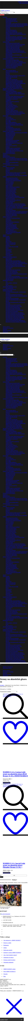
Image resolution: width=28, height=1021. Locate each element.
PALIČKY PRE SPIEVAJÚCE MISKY (15, 96)
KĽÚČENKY (9, 258)
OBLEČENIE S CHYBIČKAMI (13, 319)
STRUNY (8, 29)
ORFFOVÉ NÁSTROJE (11, 79)
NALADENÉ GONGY (11, 105)
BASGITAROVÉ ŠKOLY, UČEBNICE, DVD (17, 57)
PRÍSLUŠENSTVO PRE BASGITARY (15, 51)
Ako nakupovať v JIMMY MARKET (12, 940)
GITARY (5, 17)
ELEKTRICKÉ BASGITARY (13, 43)
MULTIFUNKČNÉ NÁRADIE (13, 232)
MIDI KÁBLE (9, 185)
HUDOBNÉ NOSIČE (8, 280)
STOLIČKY (9, 220)
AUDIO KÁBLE (10, 181)
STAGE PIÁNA (9, 118)
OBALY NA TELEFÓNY (12, 272)
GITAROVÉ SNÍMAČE (11, 31)
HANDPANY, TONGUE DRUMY (14, 97)
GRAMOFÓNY (9, 288)
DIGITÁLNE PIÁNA (11, 119)
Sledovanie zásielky (7, 950)
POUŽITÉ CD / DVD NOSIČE (13, 305)
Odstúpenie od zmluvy (8, 957)
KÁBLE (8, 147)
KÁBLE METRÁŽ (10, 201)
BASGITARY (6, 42)
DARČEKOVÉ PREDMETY (10, 257)
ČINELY (8, 73)
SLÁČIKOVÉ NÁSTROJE (12, 165)
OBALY (5, 166)
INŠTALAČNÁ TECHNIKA (13, 149)
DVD (7, 284)
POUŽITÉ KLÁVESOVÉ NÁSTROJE (15, 318)
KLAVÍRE (8, 121)
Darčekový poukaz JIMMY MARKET (12, 952)
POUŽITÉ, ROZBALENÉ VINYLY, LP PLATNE (15, 303)
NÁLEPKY (8, 268)
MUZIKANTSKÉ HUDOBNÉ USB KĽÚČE (16, 263)
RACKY (8, 170)
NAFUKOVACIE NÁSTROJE (13, 270)
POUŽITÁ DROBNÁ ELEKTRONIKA (15, 314)
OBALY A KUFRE (10, 167)
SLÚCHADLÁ (9, 223)
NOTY (4, 235)
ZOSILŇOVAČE (10, 136)
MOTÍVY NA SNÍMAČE (12, 66)
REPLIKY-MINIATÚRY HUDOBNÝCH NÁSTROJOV (15, 266)
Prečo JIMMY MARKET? (9, 971)
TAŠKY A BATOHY (11, 244)
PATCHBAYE (9, 209)
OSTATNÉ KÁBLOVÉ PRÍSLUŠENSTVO (16, 213)
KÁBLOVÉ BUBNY (11, 210)
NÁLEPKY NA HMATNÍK (12, 60)
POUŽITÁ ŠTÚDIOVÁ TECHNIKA (14, 312)
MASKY (8, 245)
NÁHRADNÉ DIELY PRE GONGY (14, 112)
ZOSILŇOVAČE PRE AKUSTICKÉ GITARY (17, 25)
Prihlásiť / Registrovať (23, 1)
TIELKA (8, 240)
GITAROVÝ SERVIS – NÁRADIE (14, 36)
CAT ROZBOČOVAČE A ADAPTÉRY (15, 197)
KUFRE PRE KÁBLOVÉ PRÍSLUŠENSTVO (17, 211)
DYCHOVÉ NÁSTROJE (9, 157)
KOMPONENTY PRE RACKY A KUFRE (16, 172)
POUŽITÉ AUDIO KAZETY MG (14, 306)
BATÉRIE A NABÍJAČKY (12, 228)
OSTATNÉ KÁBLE (10, 193)
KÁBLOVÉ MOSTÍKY (11, 214)
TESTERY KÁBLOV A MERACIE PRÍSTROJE (14, 143)
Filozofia (5, 974)
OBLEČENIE (6, 236)
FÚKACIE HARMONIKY (12, 162)
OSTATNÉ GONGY (11, 108)
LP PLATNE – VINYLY (11, 283)
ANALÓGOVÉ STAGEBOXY (13, 200)
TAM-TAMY (9, 102)
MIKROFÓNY (9, 139)
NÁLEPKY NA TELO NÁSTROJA (14, 61)
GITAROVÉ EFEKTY (11, 30)
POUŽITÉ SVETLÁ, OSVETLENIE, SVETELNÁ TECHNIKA (14, 311)
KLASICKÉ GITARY (11, 20)
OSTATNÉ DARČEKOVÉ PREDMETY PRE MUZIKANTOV (16, 278)
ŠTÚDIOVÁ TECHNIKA (9, 153)
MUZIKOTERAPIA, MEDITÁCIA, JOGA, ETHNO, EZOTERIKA (13, 89)
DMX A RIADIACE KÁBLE (13, 187)
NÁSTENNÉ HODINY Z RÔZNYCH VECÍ (16, 273)
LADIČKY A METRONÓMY (13, 218)
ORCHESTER (6, 163)
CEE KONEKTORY (11, 191)
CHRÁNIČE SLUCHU (11, 224)
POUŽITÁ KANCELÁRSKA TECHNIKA (16, 321)
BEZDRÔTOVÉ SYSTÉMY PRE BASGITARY (14, 55)
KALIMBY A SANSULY (12, 99)
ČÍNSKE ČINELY (10, 109)
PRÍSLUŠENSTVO (10, 152)
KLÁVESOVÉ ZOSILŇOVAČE (13, 130)
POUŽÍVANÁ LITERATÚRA (13, 307)
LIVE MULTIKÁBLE (11, 194)
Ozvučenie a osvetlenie (8, 328)
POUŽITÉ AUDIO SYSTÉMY (13, 308)
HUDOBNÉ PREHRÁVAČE (10, 286)
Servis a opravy (6, 326)
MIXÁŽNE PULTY (10, 135)
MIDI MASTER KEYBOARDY (13, 123)
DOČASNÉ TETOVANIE (12, 246)
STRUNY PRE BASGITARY (13, 47)
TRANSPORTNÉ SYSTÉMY (13, 174)
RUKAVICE (9, 249)
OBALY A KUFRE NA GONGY (13, 114)
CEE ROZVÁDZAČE (11, 192)
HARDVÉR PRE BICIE (11, 77)
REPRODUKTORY (10, 134)
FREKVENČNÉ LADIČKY (12, 101)
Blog (4, 976)
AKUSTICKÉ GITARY (11, 18)
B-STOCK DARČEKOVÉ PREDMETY (15, 320)
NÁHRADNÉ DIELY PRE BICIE (14, 86)
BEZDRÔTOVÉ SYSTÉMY (12, 140)
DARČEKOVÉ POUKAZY (9, 289)
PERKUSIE (8, 78)
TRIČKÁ (8, 237)
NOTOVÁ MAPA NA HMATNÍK (14, 64)
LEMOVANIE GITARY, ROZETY (14, 65)
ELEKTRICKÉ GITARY (12, 21)
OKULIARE (9, 251)
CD (6, 281)
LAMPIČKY (9, 233)
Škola (5, 332)
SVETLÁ (5, 154)
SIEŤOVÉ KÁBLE (10, 198)
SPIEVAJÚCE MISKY (11, 91)
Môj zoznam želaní (23, 3)
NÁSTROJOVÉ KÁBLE (12, 178)
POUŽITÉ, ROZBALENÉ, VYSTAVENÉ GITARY (16, 292)
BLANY (8, 74)
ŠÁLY (7, 248)
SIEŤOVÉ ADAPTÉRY (11, 227)
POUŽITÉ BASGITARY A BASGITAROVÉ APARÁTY (16, 296)
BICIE (4, 69)
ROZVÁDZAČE (10, 229)
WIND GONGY (9, 104)
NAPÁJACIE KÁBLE (11, 188)
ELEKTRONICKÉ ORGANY (13, 128)
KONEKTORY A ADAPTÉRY (13, 148)
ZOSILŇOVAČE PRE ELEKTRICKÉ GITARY (15, 27)
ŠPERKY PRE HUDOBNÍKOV (13, 261)
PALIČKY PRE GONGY (12, 110)
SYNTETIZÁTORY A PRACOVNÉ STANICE (14, 125)
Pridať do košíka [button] (6, 782)
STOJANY (8, 219)
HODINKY (8, 250)
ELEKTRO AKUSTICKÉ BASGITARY (15, 44)
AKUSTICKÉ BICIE (11, 70)
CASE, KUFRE (9, 169)
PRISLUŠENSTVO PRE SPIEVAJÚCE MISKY (15, 94)
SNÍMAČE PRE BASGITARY (13, 49)
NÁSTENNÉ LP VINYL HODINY (14, 264)
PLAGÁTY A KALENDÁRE (13, 276)
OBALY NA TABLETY (11, 271)
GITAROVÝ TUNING (8, 58)
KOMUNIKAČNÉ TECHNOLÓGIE (14, 150)
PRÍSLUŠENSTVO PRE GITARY (14, 32)
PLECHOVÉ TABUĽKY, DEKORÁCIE (15, 262)
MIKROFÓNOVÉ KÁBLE (12, 179)
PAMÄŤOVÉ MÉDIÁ (11, 226)
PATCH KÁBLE (10, 183)
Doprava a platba (7, 942)
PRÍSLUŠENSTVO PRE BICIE (13, 84)
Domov (2, 685)
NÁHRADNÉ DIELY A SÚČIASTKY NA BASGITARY (16, 53)
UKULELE (8, 22)
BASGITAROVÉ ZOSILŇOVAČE (14, 45)
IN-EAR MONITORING (12, 141)
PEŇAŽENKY (9, 254)
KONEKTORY (9, 202)
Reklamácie (6, 945)
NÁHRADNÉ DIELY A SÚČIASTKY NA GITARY (16, 35)
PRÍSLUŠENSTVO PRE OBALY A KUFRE (16, 175)
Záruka (5, 947)
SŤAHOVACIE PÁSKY (11, 215)
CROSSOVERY (9, 137)
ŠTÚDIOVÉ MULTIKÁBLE (12, 196)
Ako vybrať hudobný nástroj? (10, 955)
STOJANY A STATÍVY (11, 145)
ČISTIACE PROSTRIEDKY (12, 222)
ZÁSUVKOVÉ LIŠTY (11, 189)
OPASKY (8, 253)
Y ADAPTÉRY (9, 184)
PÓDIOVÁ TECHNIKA (9, 131)
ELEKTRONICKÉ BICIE (12, 71)
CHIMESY (8, 100)
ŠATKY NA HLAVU (11, 242)
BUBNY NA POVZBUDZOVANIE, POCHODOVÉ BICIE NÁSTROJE (14, 81)
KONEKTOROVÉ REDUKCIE (17, 205)
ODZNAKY (9, 275)
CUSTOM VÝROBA (11, 67)
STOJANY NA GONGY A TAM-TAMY (15, 113)
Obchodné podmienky (8, 962)
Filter (2, 877)
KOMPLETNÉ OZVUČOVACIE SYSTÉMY (16, 132)
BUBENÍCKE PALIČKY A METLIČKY (15, 75)
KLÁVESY (5, 115)
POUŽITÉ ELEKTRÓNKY (12, 298)
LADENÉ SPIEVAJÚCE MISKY (14, 92)
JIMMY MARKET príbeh (9, 969)
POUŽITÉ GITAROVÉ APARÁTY (14, 294)
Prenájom (5, 329)
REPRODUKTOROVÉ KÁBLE (13, 180)
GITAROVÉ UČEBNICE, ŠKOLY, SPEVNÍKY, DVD (14, 40)
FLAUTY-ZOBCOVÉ (16, 160)
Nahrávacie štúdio (7, 330)
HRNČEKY (8, 259)
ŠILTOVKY (9, 241)
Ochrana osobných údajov (9, 960)
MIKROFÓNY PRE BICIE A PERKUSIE (15, 83)
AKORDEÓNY (9, 127)
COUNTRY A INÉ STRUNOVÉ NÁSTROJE (16, 23)
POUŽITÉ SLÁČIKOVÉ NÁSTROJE (15, 316)
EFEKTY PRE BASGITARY (13, 48)
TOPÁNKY (8, 255)
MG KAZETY (9, 285)
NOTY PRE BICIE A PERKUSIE (14, 87)
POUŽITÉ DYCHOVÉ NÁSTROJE (14, 315)
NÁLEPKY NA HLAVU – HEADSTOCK (16, 62)
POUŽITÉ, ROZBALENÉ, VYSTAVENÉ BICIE (16, 300)
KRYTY (8, 171)
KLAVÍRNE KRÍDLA (11, 122)
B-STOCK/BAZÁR (7, 290)
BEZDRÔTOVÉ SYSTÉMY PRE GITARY (16, 38)
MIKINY (8, 239)
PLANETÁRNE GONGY (12, 106)
